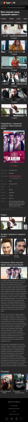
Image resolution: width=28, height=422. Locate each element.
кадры (25, 18)
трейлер (11, 18)
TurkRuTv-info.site (14, 414)
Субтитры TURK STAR (20, 66)
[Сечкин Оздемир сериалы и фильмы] (7, 246)
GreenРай (8, 34)
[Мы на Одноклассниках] (16, 419)
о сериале (3, 18)
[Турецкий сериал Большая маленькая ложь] (19, 382)
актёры (19, 18)
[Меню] (1, 3)
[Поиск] (21, 2)
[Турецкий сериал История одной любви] (6, 382)
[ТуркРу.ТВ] (9, 3)
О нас (14, 411)
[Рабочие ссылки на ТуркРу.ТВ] (21, 419)
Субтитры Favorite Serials (20, 34)
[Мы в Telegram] (11, 419)
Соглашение (14, 405)
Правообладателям (14, 408)
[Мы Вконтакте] (7, 419)
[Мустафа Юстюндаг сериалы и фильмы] (20, 246)
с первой (24, 22)
